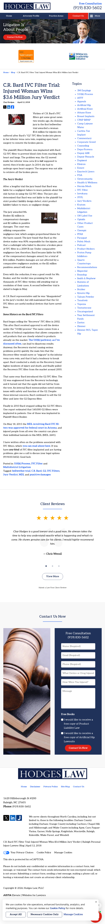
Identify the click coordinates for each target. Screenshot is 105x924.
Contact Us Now (15, 37)
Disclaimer (35, 786)
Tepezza (81, 304)
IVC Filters (53, 471)
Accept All (16, 914)
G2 (44, 471)
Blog (13, 72)
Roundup (82, 274)
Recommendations (87, 267)
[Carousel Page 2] (52, 566)
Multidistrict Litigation (17, 467)
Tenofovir (82, 300)
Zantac (81, 322)
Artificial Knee (85, 109)
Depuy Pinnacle (85, 156)
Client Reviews (52, 504)
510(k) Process (22, 463)
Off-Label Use (84, 215)
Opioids (81, 219)
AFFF (80, 98)
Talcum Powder (85, 297)
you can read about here (36, 446)
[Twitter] (6, 818)
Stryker (81, 289)
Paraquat (82, 238)
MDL (21, 474)
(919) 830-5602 (88, 8)
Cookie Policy (44, 852)
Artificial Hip (84, 105)
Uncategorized (85, 311)
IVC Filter (37, 463)
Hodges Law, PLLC (34, 888)
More (97, 16)
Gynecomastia (84, 179)
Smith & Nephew (86, 278)
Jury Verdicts (84, 201)
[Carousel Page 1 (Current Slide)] (46, 566)
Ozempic (81, 230)
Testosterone (84, 308)
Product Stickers (86, 249)
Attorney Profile (31, 16)
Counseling (83, 145)
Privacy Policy (50, 786)
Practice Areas (56, 16)
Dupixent (82, 160)
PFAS (80, 234)
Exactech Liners (85, 171)
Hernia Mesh (84, 186)
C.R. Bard (36, 471)
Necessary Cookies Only (45, 914)
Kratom (81, 204)
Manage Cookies (63, 852)
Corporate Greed (86, 142)
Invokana (82, 193)
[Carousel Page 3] (59, 566)
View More (52, 576)
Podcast (81, 245)
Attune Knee (84, 112)
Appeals (81, 101)
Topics (77, 84)
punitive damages (40, 474)
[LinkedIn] (12, 818)
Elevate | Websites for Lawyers (24, 895)
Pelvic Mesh (83, 241)
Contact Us (78, 16)
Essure (80, 168)
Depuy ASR (83, 153)
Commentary (84, 138)
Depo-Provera (84, 149)
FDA (79, 175)
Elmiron (81, 164)
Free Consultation (90, 3)
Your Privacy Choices (22, 852)
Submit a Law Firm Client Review (52, 588)
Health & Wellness (87, 182)
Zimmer (81, 326)
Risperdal (82, 271)
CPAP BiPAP (84, 120)
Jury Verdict (10, 474)
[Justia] (19, 818)
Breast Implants (85, 116)
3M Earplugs (84, 90)
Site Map (65, 786)
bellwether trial (21, 471)
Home (9, 16)
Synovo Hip (83, 293)
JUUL (80, 197)
